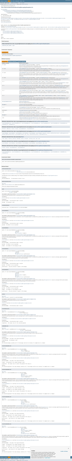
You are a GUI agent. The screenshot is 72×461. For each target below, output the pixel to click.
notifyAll (26, 138)
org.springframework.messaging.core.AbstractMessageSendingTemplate (16, 10)
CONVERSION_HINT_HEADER (6, 45)
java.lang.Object (4, 9)
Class (46, 81)
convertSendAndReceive (23, 81)
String (27, 64)
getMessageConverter (64, 133)
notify (22, 138)
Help (23, 1)
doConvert (4, 128)
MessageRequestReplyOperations (20, 19)
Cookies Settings (64, 451)
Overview (2, 1)
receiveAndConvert (22, 107)
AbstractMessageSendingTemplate (41, 43)
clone (3, 138)
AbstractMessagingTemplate (9, 26)
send (25, 134)
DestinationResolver (6, 101)
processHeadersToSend (19, 134)
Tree (14, 1)
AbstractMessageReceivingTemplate (43, 126)
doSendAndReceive (63, 123)
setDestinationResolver (24, 117)
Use (11, 1)
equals (6, 138)
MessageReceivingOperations (6, 19)
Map (41, 68)
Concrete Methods (21, 61)
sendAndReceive (22, 114)
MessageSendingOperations (33, 19)
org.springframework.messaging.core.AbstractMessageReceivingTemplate (18, 11)
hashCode (18, 138)
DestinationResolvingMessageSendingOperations (54, 18)
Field (8, 4)
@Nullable (19, 170)
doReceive (8, 128)
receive (20, 104)
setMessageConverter (43, 134)
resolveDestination (23, 110)
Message (3, 104)
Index (21, 1)
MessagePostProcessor (56, 72)
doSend (48, 133)
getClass (14, 138)
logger (13, 45)
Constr (10, 4)
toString (30, 138)
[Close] (68, 448)
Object (46, 68)
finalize (10, 138)
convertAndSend (22, 64)
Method (14, 4)
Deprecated (17, 1)
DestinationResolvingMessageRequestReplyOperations (33, 18)
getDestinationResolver (24, 101)
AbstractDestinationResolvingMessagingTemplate (11, 55)
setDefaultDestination (33, 134)
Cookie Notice (47, 457)
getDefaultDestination (55, 133)
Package (5, 1)
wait (34, 138)
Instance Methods (12, 61)
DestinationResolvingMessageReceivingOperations (10, 18)
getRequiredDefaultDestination (8, 134)
